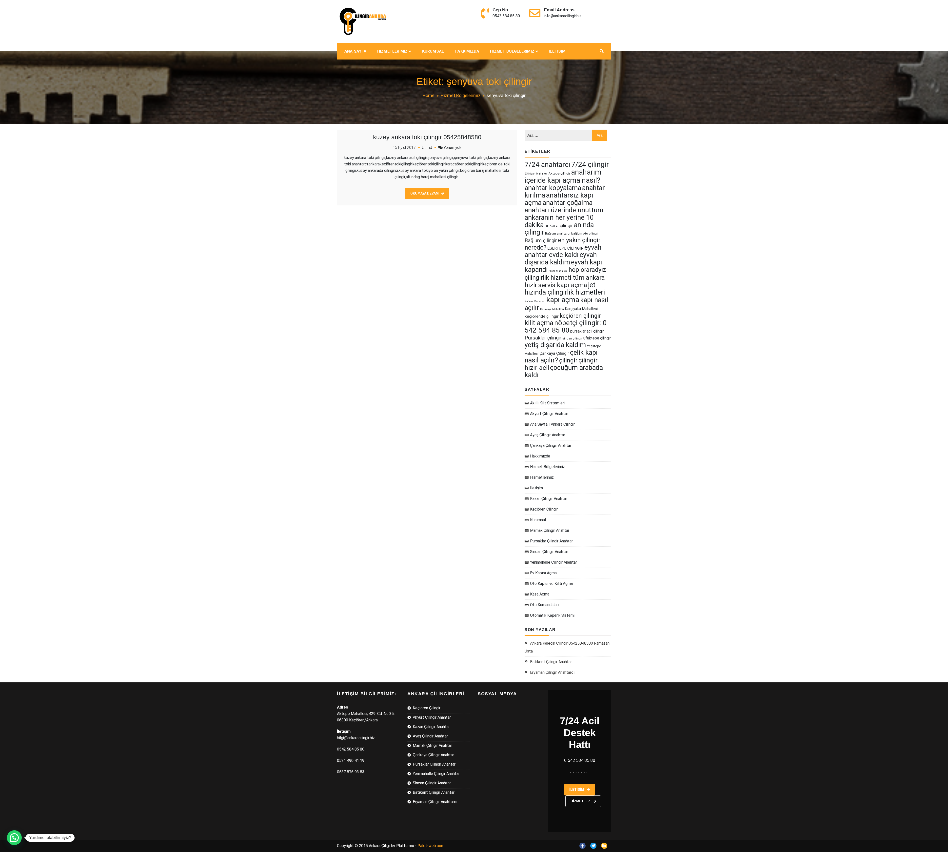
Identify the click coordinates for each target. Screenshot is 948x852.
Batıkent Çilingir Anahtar (551, 661)
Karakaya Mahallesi (552, 309)
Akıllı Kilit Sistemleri (547, 403)
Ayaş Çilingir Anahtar (547, 435)
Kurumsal (433, 51)
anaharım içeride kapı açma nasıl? (563, 176)
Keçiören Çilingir (544, 509)
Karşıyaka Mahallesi (581, 308)
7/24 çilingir (590, 164)
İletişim (557, 51)
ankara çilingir (559, 225)
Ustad (427, 147)
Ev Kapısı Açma (543, 573)
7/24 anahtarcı (547, 164)
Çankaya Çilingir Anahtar (550, 445)
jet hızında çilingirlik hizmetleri (565, 288)
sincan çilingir (572, 338)
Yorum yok (452, 147)
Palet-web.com (430, 845)
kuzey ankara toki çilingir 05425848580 (427, 137)
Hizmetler (581, 801)
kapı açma (562, 300)
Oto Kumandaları (544, 604)
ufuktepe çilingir (597, 338)
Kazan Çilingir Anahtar (548, 498)
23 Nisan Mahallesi (536, 173)
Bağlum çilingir (541, 240)
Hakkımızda (467, 51)
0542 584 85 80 (506, 16)
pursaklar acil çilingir (587, 331)
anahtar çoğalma (567, 203)
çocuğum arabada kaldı (564, 371)
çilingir (568, 360)
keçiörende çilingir (542, 316)
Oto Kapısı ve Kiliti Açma (551, 583)
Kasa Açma (539, 594)
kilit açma (539, 323)
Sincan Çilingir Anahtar (549, 551)
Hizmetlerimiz (392, 51)
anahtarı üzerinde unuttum (564, 210)
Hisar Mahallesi (558, 271)
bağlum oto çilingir (584, 233)
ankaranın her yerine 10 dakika (559, 221)
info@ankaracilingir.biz (562, 16)
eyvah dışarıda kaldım (561, 258)
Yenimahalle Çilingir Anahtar (553, 562)
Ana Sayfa (355, 51)
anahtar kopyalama (553, 188)
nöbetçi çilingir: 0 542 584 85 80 (566, 326)
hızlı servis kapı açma (556, 285)
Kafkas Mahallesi (535, 301)
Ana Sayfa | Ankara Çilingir (552, 424)
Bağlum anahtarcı (557, 233)
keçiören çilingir (580, 315)
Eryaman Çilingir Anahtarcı (552, 672)
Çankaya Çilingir (554, 353)
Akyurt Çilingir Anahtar (549, 413)
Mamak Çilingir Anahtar (549, 530)
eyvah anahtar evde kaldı (563, 251)
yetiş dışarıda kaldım (555, 345)
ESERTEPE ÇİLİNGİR (565, 248)
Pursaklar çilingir (543, 338)
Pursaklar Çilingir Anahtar (551, 541)
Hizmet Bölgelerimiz (512, 51)
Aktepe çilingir (559, 173)
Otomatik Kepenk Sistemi (552, 615)
